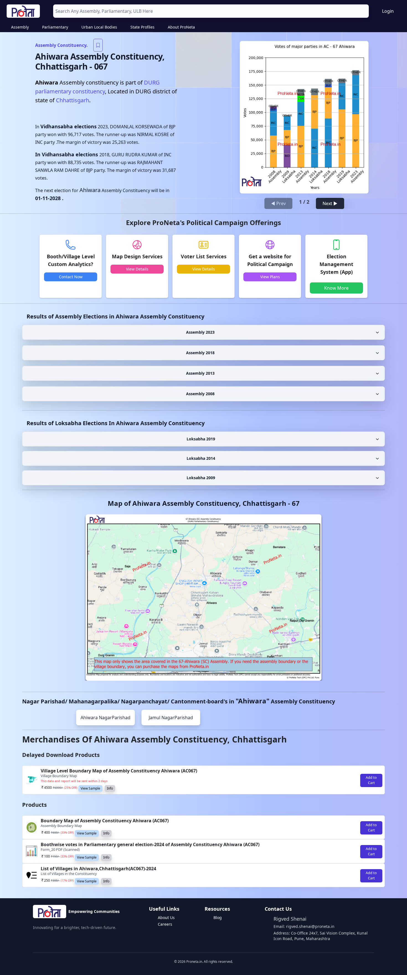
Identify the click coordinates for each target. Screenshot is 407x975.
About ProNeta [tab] (181, 27)
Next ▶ (330, 203)
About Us (166, 917)
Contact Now (71, 276)
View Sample (90, 788)
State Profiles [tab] (142, 27)
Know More (336, 288)
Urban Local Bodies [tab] (99, 27)
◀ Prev (278, 203)
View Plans (270, 276)
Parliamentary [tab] (55, 27)
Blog (217, 917)
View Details (137, 269)
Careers (165, 924)
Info (110, 788)
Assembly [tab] (20, 27)
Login (388, 11)
